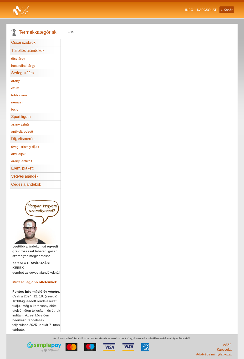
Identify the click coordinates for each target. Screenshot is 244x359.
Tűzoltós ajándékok (27, 51)
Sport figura (21, 117)
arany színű (20, 124)
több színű (19, 95)
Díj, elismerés (22, 139)
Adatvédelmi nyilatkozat (214, 354)
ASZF (227, 345)
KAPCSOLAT (207, 10)
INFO (189, 10)
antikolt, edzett (22, 131)
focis (14, 109)
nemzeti (17, 102)
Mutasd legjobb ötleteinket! (34, 282)
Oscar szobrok (23, 42)
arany (15, 81)
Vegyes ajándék (24, 176)
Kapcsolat (224, 349)
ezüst (15, 88)
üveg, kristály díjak (25, 147)
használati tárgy (23, 66)
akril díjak (18, 154)
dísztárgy (18, 58)
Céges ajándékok (26, 184)
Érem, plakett (22, 168)
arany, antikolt (21, 161)
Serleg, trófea (22, 73)
